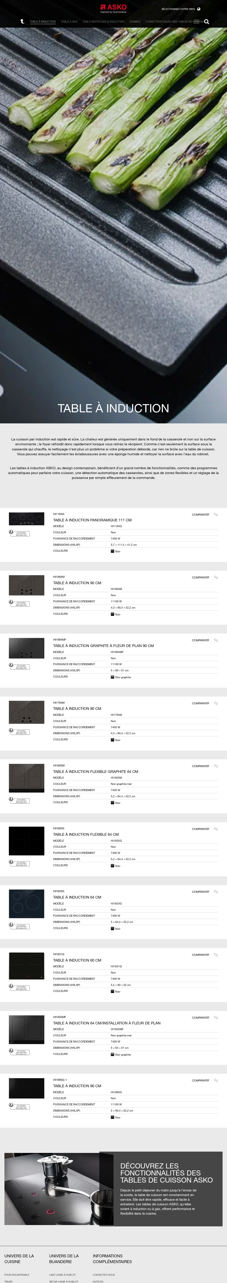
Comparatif (200, 514)
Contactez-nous (104, 1274)
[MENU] (196, 21)
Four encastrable (16, 1274)
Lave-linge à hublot (62, 1274)
